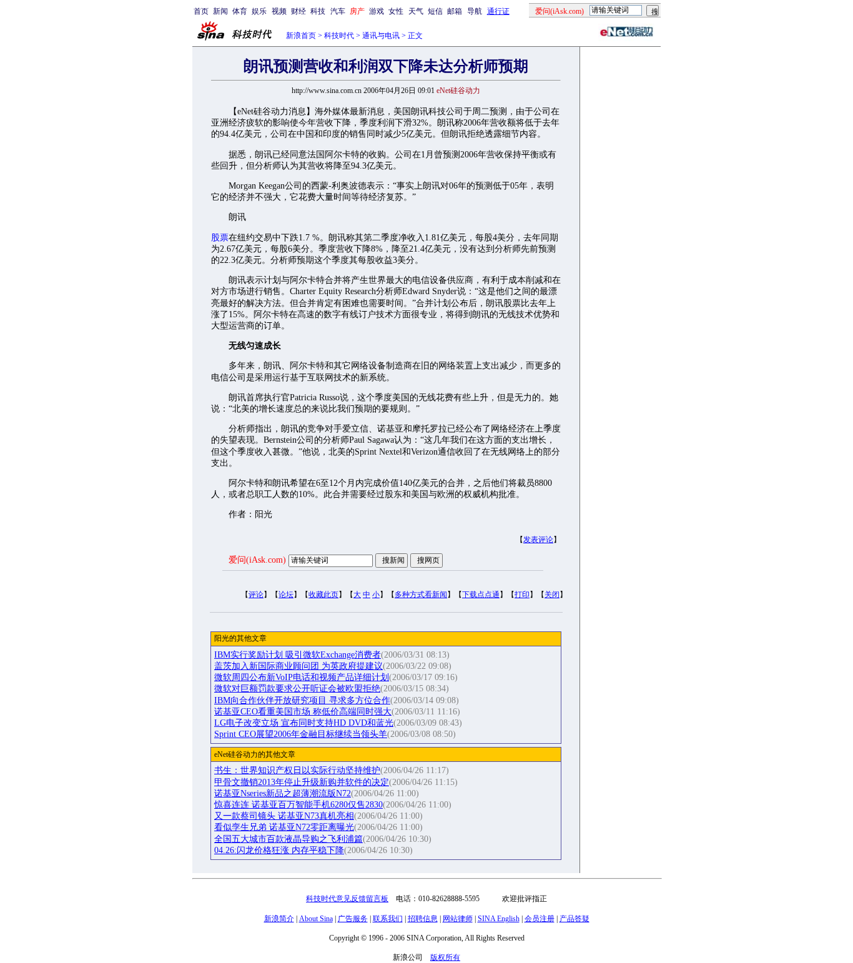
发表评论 (538, 539)
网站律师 (458, 918)
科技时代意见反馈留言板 (347, 898)
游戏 (376, 11)
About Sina (316, 918)
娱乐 (259, 11)
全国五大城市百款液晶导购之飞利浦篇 (288, 839)
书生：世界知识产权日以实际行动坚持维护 (297, 770)
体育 (239, 11)
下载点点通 (481, 594)
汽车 (337, 11)
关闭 (552, 594)
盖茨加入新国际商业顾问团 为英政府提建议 (298, 666)
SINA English (499, 918)
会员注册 (540, 918)
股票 (220, 237)
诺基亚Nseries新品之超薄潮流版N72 (282, 793)
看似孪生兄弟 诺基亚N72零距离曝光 (284, 827)
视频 (279, 11)
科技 (317, 11)
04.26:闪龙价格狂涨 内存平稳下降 (279, 850)
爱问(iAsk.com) (257, 560)
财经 (298, 11)
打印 (522, 594)
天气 (415, 11)
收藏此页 (323, 594)
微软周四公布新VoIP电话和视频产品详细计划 (301, 677)
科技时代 (339, 35)
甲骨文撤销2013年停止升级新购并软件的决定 (301, 782)
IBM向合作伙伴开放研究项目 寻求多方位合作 (302, 700)
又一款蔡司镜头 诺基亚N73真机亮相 (284, 816)
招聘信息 (423, 918)
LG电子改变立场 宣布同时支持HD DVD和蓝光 (303, 723)
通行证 (498, 11)
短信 (435, 11)
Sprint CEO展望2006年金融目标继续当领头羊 (300, 734)
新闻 (220, 11)
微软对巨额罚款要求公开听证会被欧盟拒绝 (297, 688)
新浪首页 (301, 35)
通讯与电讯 (381, 35)
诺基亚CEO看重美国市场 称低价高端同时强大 (303, 711)
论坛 (286, 594)
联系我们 (388, 918)
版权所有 (445, 957)
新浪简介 (279, 918)
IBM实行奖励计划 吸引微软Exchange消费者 (297, 654)
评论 (256, 594)
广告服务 (353, 918)
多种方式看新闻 (421, 594)
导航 (474, 11)
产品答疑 (574, 918)
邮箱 (454, 11)
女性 (395, 11)
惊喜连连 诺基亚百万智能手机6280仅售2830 (298, 804)
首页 (201, 11)
